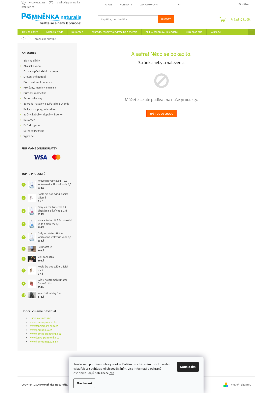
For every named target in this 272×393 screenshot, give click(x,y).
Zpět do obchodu (161, 113)
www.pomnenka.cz (41, 330)
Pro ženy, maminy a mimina (40, 88)
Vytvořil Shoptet (241, 385)
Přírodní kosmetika (35, 93)
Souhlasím (188, 367)
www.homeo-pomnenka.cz (45, 334)
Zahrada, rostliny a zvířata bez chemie (46, 104)
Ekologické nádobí (35, 77)
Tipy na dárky (32, 61)
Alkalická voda (32, 66)
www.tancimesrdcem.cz (44, 326)
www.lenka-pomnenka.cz (44, 338)
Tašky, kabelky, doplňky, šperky (43, 115)
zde (111, 373)
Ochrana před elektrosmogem (42, 71)
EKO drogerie (32, 125)
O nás (108, 4)
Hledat (166, 19)
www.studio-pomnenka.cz (45, 322)
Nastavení (84, 383)
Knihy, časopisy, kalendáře (40, 109)
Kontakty (126, 4)
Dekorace (29, 120)
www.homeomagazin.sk (44, 342)
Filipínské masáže (40, 318)
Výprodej (29, 136)
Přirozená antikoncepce (38, 82)
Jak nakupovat (149, 4)
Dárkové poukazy (34, 131)
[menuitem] (30, 32)
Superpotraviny (33, 98)
